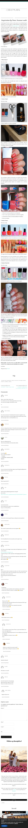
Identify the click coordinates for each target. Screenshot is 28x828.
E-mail (2, 726)
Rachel (6, 477)
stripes (2, 381)
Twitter (8, 368)
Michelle (7, 424)
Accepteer (4, 825)
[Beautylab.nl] (14, 7)
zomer (10, 381)
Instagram (14, 790)
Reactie (2, 708)
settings (16, 823)
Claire (6, 666)
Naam (2, 722)
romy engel (7, 410)
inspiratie (9, 380)
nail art (18, 380)
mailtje (14, 789)
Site (1, 731)
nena (21, 380)
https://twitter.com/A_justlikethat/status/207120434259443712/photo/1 (14, 494)
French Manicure (16, 25)
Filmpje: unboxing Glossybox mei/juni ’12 (21, 387)
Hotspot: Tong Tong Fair (7, 386)
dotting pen (4, 380)
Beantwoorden (5, 407)
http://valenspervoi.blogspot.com (7, 552)
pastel (24, 380)
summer (6, 381)
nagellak (14, 380)
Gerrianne (7, 524)
